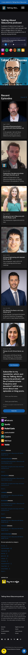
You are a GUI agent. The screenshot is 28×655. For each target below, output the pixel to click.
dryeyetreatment (6, 534)
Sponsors (3, 633)
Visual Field (4, 566)
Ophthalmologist (6, 458)
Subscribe (14, 411)
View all (23, 97)
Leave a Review (18, 631)
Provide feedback (5, 631)
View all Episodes (14, 365)
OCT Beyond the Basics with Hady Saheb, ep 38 (13, 311)
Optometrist (5, 475)
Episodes (3, 627)
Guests (16, 629)
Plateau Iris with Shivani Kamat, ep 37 (13, 352)
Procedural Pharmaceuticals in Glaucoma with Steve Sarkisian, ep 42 (13, 128)
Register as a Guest (19, 627)
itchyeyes (4, 525)
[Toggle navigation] (23, 8)
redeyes (3, 517)
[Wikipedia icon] (14, 639)
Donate (17, 633)
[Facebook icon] (2, 639)
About (2, 629)
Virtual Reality (5, 568)
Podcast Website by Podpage (13, 649)
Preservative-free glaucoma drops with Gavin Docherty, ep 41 (13, 174)
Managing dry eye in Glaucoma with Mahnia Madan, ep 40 (13, 217)
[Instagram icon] (5, 639)
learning (4, 492)
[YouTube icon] (17, 639)
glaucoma (4, 500)
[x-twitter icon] (11, 639)
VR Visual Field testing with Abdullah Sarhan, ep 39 (14, 258)
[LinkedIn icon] (8, 639)
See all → (3, 472)
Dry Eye (3, 450)
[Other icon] (21, 639)
